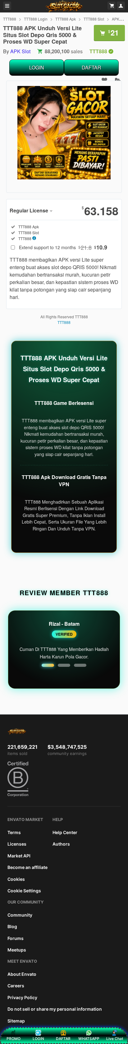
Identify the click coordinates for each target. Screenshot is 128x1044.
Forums (15, 938)
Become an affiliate (27, 867)
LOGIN (36, 67)
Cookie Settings (24, 890)
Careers (15, 985)
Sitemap (16, 1020)
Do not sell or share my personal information (54, 1009)
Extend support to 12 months (63, 247)
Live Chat (114, 1038)
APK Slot (119, 18)
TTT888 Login (36, 18)
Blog (12, 926)
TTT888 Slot (94, 18)
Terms (14, 832)
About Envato (21, 974)
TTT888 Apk (65, 18)
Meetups (16, 949)
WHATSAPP (88, 1038)
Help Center (65, 832)
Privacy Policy (22, 997)
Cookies (16, 879)
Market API (18, 855)
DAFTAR (91, 67)
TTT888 (9, 18)
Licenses (16, 844)
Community (19, 915)
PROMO (14, 1038)
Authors (61, 844)
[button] (48, 665)
